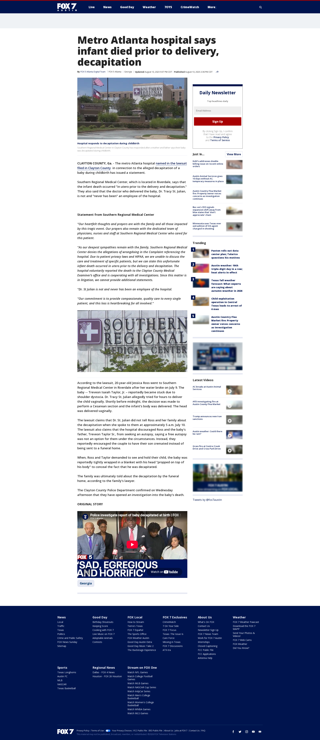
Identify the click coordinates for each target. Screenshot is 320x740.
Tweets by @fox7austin (207, 500)
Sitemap (61, 646)
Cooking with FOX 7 (103, 630)
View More (234, 154)
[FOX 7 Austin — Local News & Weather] (68, 7)
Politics (61, 634)
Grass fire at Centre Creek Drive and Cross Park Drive (207, 447)
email (260, 731)
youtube (253, 731)
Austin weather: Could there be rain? (207, 432)
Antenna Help (205, 658)
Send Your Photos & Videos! (244, 634)
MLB (59, 680)
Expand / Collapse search (261, 7)
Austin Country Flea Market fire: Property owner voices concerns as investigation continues (207, 194)
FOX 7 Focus (169, 630)
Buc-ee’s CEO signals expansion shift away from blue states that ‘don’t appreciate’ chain (206, 211)
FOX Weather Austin (138, 638)
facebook (233, 731)
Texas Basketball (66, 688)
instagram (246, 731)
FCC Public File (206, 650)
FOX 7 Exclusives (175, 617)
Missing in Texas (171, 642)
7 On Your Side (171, 626)
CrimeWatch (169, 622)
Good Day (99, 617)
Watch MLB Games (138, 683)
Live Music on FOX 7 (103, 634)
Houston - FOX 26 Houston (107, 676)
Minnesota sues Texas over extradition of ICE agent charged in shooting (207, 226)
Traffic (60, 626)
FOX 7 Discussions (173, 646)
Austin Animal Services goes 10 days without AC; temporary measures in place (208, 178)
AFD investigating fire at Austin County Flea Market (206, 403)
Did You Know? (241, 648)
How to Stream (136, 622)
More (211, 7)
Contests (97, 642)
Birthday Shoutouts (102, 622)
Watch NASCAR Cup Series (142, 687)
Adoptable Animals (102, 638)
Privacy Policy (221, 137)
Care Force (168, 638)
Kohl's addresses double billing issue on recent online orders (208, 164)
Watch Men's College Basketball (139, 697)
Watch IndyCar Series (139, 691)
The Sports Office (137, 634)
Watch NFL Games (138, 672)
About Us (205, 617)
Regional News (103, 668)
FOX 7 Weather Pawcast (246, 622)
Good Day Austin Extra (140, 642)
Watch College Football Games (140, 678)
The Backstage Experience (142, 650)
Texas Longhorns (66, 672)
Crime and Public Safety (70, 638)
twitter (240, 731)
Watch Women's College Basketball (141, 704)
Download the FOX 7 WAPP (244, 627)
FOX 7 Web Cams (242, 640)
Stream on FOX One (142, 668)
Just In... (198, 154)
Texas (60, 630)
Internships (204, 642)
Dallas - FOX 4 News (103, 672)
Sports (62, 668)
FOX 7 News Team (208, 634)
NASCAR (61, 684)
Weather (239, 617)
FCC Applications (207, 654)
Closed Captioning (207, 646)
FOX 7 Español (135, 630)
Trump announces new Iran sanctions (207, 417)
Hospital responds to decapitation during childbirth (108, 143)
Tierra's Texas (135, 626)
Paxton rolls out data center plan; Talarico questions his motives (225, 254)
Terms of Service (220, 140)
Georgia (128, 71)
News (61, 617)
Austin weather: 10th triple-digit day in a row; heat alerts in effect (226, 269)
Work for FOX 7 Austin (210, 638)
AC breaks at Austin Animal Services (207, 388)
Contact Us (204, 626)
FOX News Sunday (67, 642)
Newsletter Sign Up (208, 630)
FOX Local (135, 617)
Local (60, 622)
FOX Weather (240, 644)
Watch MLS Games (138, 713)
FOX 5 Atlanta (115, 71)
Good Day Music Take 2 (141, 646)
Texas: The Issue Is (173, 634)
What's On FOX (206, 622)
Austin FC (62, 676)
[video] (234, 390)
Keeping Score (100, 626)
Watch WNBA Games (139, 709)
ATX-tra (167, 650)
